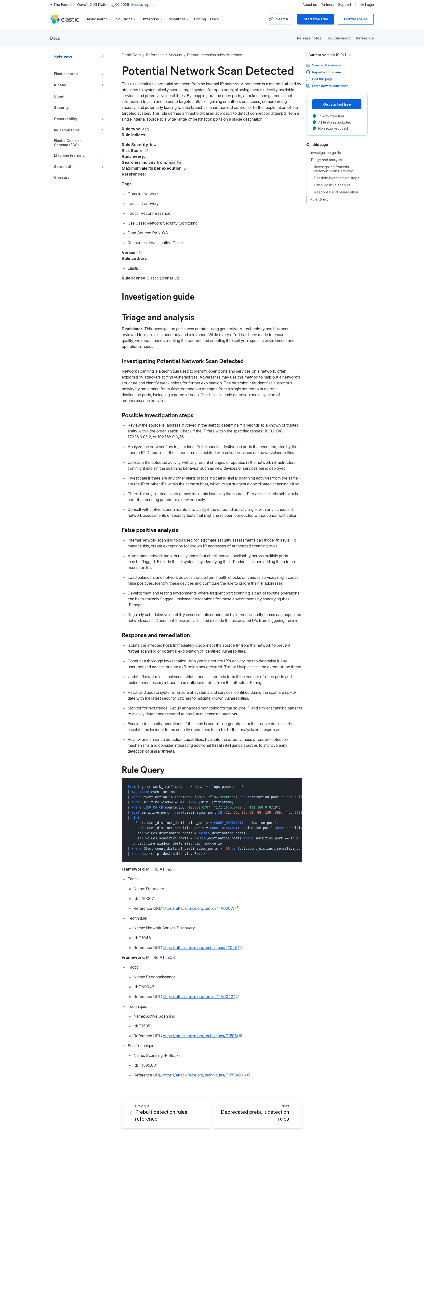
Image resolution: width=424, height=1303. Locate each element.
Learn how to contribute (330, 85)
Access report (142, 4)
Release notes (309, 37)
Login (369, 5)
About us (310, 4)
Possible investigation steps (157, 415)
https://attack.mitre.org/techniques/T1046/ (201, 947)
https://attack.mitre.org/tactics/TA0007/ (199, 908)
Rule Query (143, 769)
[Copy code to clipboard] (295, 786)
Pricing (200, 19)
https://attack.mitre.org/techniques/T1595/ (200, 1035)
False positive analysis (150, 529)
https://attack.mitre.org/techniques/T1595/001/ (204, 1075)
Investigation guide (158, 296)
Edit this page (322, 78)
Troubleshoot (338, 37)
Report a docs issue (326, 72)
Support (344, 4)
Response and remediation (156, 635)
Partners (327, 4)
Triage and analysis (158, 316)
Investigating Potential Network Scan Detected (183, 361)
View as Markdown (326, 65)
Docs (214, 19)
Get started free (337, 104)
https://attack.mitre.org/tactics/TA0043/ (199, 996)
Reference (365, 37)
